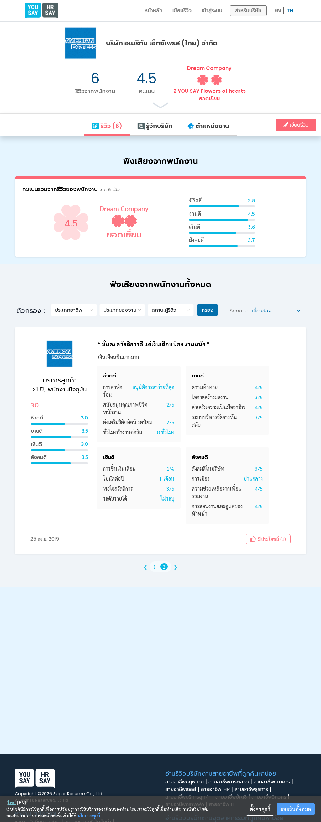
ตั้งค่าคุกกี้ (260, 809)
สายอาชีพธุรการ (252, 789)
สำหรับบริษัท (248, 10)
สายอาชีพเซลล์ (182, 789)
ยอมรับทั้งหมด (296, 809)
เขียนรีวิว (182, 10)
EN (277, 10)
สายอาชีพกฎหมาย (186, 782)
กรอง (207, 310)
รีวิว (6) (110, 126)
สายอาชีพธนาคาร (273, 782)
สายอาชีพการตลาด (230, 782)
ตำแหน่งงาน (211, 126)
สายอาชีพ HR (217, 789)
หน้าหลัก (153, 10)
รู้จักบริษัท (158, 126)
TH (290, 10)
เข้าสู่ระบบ (212, 10)
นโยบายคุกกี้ (89, 815)
